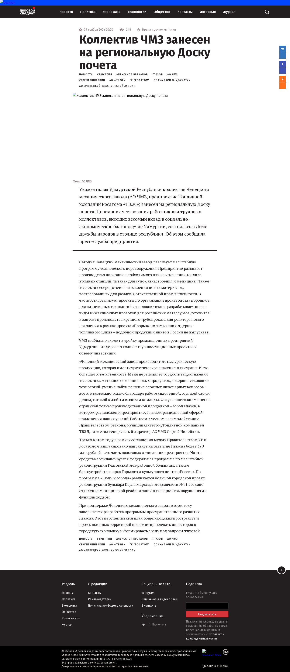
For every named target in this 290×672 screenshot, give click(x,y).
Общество (161, 12)
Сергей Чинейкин (92, 80)
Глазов (157, 74)
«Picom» (222, 666)
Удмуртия (104, 74)
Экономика (111, 12)
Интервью (208, 12)
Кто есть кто (71, 618)
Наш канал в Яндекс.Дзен (159, 599)
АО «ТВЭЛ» (117, 80)
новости (86, 74)
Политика (88, 12)
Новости (66, 12)
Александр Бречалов (132, 74)
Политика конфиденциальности (110, 605)
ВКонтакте (149, 605)
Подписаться (207, 614)
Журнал (229, 12)
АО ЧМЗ (172, 74)
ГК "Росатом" (139, 80)
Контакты (185, 12)
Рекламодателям (99, 599)
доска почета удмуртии (172, 80)
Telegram (148, 593)
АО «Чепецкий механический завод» (107, 86)
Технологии (137, 12)
